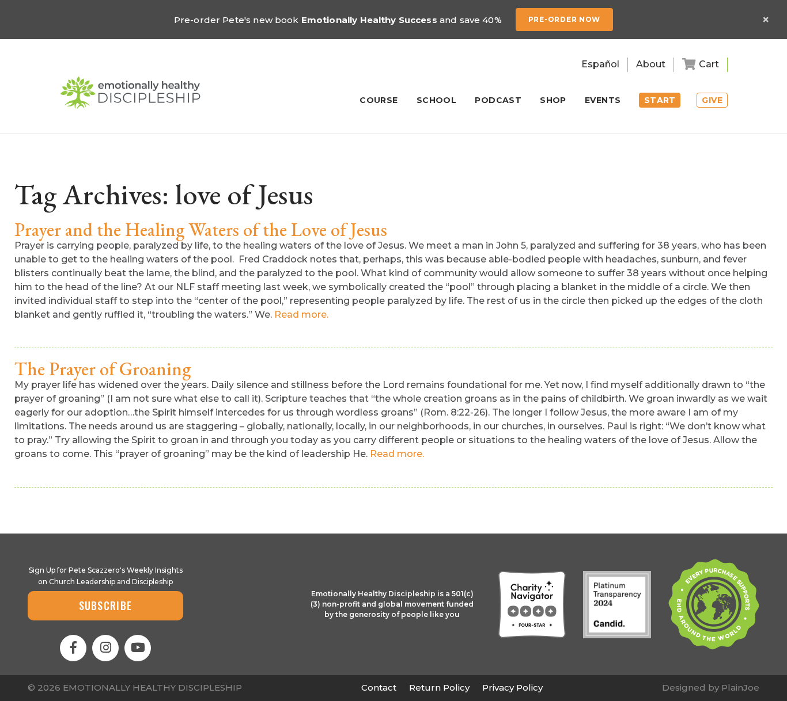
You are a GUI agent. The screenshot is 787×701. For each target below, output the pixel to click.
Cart (709, 64)
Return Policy (439, 687)
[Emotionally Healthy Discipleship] (130, 93)
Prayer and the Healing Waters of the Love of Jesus (200, 230)
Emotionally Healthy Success (369, 19)
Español (600, 64)
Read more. (301, 314)
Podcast (498, 100)
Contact (378, 687)
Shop (553, 100)
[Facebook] (73, 648)
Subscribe (106, 605)
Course (379, 100)
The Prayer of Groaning (102, 369)
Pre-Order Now (564, 19)
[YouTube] (137, 648)
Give (712, 100)
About (650, 64)
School (437, 100)
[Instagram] (105, 648)
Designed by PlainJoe (710, 687)
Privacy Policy (512, 687)
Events (603, 100)
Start (660, 100)
